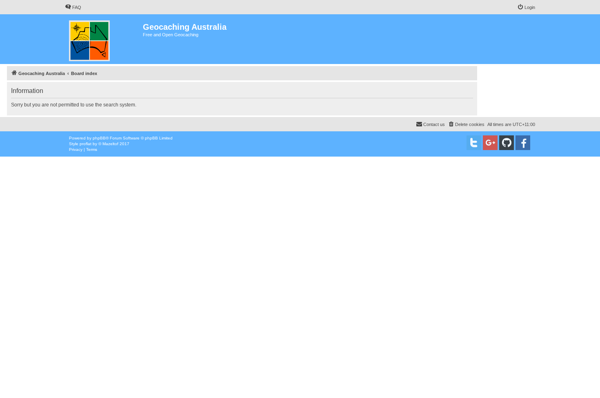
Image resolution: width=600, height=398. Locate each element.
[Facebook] (523, 142)
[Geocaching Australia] (104, 39)
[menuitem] (73, 7)
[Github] (506, 142)
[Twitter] (474, 142)
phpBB (99, 138)
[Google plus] (490, 142)
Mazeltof (110, 144)
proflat (85, 144)
